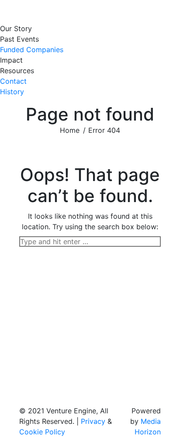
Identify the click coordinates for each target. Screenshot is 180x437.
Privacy (93, 421)
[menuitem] (18, 28)
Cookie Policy (42, 431)
